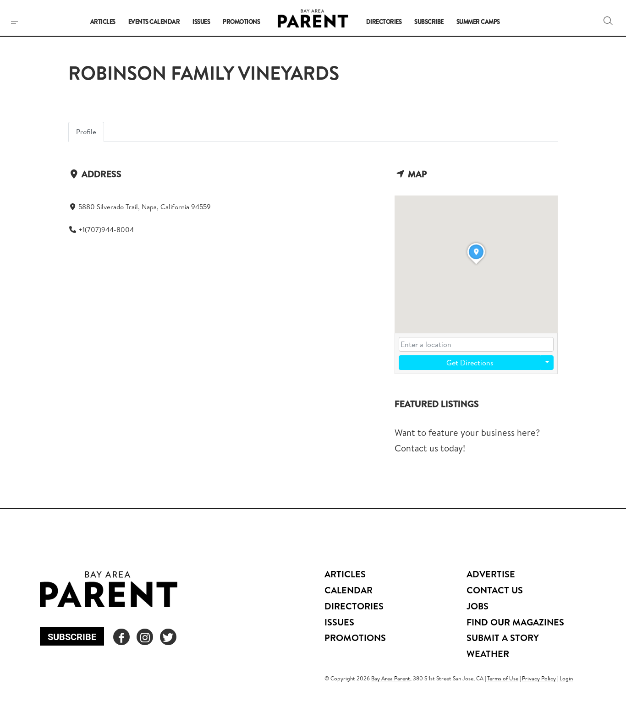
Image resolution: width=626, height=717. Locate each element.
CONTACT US (495, 590)
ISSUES (339, 622)
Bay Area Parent (390, 678)
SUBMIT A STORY (503, 637)
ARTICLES (345, 574)
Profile (86, 131)
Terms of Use (502, 678)
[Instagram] (145, 637)
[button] (608, 20)
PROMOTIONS (355, 637)
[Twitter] (168, 637)
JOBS (478, 606)
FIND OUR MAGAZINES (515, 622)
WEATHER (488, 653)
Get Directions (470, 363)
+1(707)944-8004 (106, 229)
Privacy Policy (539, 678)
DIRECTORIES (354, 606)
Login (566, 678)
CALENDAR (348, 590)
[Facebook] (121, 637)
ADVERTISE (491, 574)
